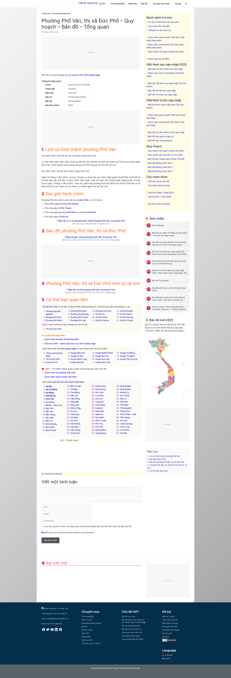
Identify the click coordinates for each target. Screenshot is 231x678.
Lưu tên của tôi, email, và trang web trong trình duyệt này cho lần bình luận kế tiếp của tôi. (88, 526)
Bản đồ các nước (128, 616)
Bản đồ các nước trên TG (132, 629)
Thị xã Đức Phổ (49, 307)
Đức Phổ (84, 200)
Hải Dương (75, 423)
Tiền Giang (125, 417)
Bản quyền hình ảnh (170, 626)
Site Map (165, 637)
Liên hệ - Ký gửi (168, 616)
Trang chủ (46, 13)
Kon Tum (99, 392)
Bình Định (50, 427)
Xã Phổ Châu (101, 317)
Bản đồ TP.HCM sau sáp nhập (162, 94)
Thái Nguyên (126, 408)
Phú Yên (99, 427)
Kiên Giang (100, 389)
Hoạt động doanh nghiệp (91, 623)
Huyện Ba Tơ (51, 362)
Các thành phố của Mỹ (159, 185)
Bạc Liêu (50, 408)
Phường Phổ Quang (80, 314)
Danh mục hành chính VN (132, 632)
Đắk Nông (75, 398)
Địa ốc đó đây (87, 630)
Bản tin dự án (87, 620)
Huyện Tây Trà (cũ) (128, 359)
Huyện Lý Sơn (77, 356)
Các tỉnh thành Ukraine (159, 204)
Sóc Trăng (124, 395)
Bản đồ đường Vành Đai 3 (160, 167)
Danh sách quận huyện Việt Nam (61, 377)
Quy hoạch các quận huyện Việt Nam (166, 51)
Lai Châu (99, 395)
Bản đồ (144, 3)
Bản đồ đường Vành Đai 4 (160, 171)
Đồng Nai (75, 405)
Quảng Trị (124, 392)
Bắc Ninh (50, 417)
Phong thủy (86, 637)
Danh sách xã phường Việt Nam (60, 372)
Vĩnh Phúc (125, 430)
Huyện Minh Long (79, 359)
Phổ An (64, 216)
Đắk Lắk (74, 395)
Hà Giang (75, 414)
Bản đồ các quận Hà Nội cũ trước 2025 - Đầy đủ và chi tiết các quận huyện (169, 243)
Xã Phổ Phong (126, 317)
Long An (99, 408)
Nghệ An (99, 414)
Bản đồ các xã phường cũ (160, 140)
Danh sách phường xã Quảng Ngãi (61, 339)
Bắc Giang (50, 414)
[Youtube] (52, 630)
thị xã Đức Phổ (76, 75)
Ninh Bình (99, 417)
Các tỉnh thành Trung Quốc (161, 192)
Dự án (102, 3)
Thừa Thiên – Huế (128, 414)
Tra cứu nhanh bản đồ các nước (163, 22)
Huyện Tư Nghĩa (127, 356)
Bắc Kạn (49, 411)
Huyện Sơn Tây (102, 359)
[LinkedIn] (56, 630)
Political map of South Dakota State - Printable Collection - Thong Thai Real (169, 308)
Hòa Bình (75, 427)
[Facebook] (44, 630)
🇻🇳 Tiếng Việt (167, 655)
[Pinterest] (60, 630)
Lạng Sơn (99, 402)
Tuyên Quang (126, 423)
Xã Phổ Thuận (126, 320)
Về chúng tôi (167, 633)
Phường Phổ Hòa (53, 317)
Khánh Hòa (100, 386)
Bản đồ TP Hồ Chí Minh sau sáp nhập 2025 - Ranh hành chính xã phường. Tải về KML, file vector (169, 271)
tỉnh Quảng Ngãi (92, 75)
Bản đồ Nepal (158, 225)
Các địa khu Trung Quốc (159, 196)
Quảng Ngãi (125, 386)
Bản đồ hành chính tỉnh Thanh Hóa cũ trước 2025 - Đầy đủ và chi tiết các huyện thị (168, 298)
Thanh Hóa (125, 411)
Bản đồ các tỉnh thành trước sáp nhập (166, 132)
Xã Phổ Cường (102, 320)
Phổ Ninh (91, 212)
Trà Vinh (124, 420)
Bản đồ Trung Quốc (160, 280)
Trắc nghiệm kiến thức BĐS (132, 639)
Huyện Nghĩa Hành (104, 353)
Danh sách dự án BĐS (158, 59)
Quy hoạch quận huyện (131, 636)
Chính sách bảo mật (170, 620)
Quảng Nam (100, 433)
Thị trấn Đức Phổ (53, 329)
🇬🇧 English (166, 658)
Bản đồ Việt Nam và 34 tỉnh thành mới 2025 (168, 289)
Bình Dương (51, 424)
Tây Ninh (124, 402)
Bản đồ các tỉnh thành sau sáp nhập (165, 69)
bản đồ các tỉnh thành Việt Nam (68, 382)
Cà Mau (74, 389)
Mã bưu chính (87, 640)
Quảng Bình (100, 430)
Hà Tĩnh (74, 420)
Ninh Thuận (100, 420)
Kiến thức (132, 3)
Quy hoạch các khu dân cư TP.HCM (165, 155)
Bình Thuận (76, 386)
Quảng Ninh (125, 389)
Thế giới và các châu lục (159, 30)
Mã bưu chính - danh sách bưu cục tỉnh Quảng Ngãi (70, 343)
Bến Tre (49, 421)
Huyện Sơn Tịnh (102, 362)
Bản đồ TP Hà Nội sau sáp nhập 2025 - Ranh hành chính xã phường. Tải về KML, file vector (169, 252)
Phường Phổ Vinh (103, 311)
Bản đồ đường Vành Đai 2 (160, 163)
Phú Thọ (99, 423)
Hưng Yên (75, 433)
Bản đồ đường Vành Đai (131, 626)
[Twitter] (48, 630)
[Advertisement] (91, 53)
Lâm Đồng (100, 405)
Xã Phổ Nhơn (126, 314)
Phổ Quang (73, 204)
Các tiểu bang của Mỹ (158, 181)
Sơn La (123, 398)
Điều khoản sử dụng (170, 623)
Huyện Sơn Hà (102, 356)
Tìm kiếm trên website (171, 630)
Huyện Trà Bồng (127, 353)
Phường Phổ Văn (78, 320)
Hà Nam (74, 417)
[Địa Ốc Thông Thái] (88, 3)
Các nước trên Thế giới (159, 26)
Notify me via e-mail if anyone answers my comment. (69, 532)
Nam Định (99, 411)
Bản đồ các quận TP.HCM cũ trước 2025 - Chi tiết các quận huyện (169, 234)
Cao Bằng (75, 392)
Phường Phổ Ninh (79, 311)
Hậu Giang (75, 430)
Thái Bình (124, 405)
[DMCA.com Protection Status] (169, 641)
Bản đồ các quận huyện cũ (161, 136)
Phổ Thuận (66, 208)
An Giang (50, 402)
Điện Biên (75, 402)
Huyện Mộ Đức (77, 362)
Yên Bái (123, 433)
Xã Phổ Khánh (126, 311)
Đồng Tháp (76, 408)
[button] (186, 3)
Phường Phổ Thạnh (79, 317)
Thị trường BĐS (117, 3)
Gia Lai (74, 411)
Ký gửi (178, 3)
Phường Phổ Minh (54, 320)
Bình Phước (51, 430)
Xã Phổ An (100, 314)
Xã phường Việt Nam (61, 13)
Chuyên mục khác (161, 3)
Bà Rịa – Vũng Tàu (54, 405)
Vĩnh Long (125, 427)
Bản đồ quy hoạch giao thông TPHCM (166, 159)
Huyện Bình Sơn (78, 353)
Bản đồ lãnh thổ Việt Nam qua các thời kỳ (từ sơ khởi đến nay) (169, 262)
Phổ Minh (71, 212)
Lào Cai (98, 398)
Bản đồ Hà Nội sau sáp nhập (162, 90)
